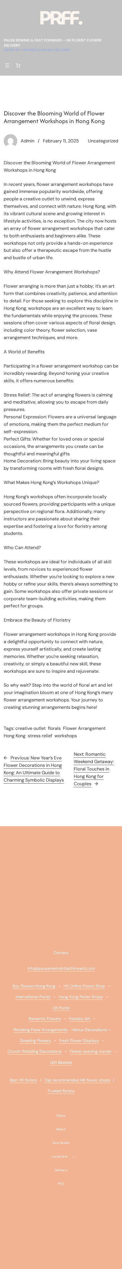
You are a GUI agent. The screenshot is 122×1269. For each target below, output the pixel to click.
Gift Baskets (61, 1062)
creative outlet (30, 728)
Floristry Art (79, 1018)
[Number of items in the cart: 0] (18, 65)
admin (27, 141)
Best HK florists (23, 1080)
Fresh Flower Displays (79, 1040)
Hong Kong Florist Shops (80, 996)
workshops (65, 736)
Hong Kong (15, 736)
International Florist (33, 996)
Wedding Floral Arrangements (40, 1029)
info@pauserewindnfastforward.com (61, 968)
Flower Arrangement (84, 728)
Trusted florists (61, 1090)
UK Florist (61, 1007)
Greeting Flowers (35, 1040)
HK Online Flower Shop (84, 985)
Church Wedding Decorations (34, 1051)
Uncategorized (103, 141)
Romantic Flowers (45, 1018)
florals (54, 728)
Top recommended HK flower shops (77, 1080)
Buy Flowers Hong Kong (33, 985)
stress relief (40, 736)
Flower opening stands (90, 1051)
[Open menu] (7, 65)
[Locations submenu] (74, 1157)
